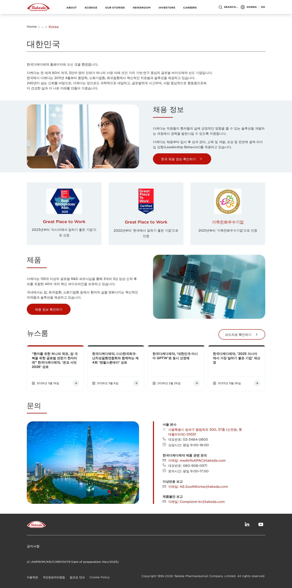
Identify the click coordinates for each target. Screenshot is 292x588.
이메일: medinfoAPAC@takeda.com (197, 460)
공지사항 (33, 546)
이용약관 (32, 577)
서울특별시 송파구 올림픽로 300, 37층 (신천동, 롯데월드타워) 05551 (205, 431)
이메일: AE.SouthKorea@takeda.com (198, 486)
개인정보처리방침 (54, 577)
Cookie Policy (99, 577)
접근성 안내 (77, 577)
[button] (182, 158)
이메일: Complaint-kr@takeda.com (196, 501)
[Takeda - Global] (38, 7)
